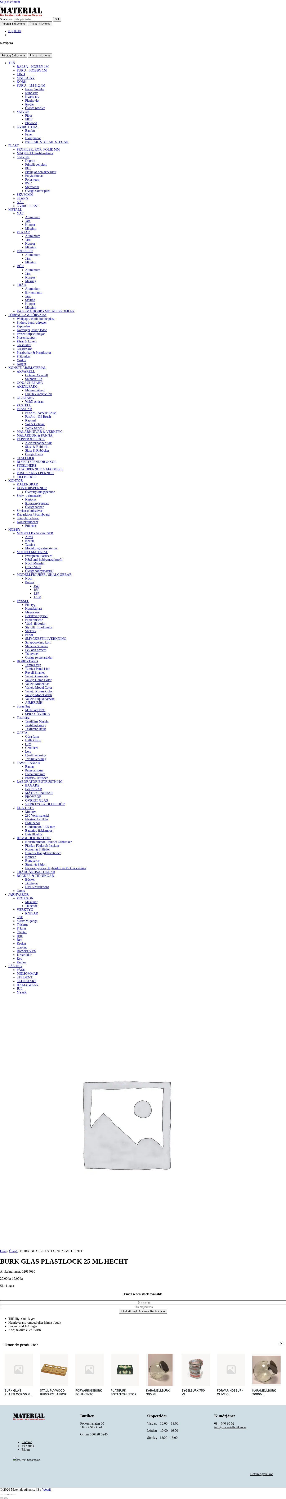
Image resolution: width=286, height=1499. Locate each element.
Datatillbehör (33, 834)
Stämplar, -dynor (28, 518)
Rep (19, 958)
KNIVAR (31, 913)
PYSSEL (23, 601)
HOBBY (14, 529)
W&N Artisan (34, 401)
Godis (21, 891)
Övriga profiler (35, 108)
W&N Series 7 (35, 428)
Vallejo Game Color (38, 680)
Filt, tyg (30, 604)
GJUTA (22, 732)
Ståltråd (30, 300)
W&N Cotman (35, 424)
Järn (28, 221)
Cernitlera (31, 748)
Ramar (29, 766)
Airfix (29, 537)
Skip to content (10, 2)
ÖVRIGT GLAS (36, 800)
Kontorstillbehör (27, 522)
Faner (29, 134)
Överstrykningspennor (40, 492)
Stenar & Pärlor (35, 864)
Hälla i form (33, 740)
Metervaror (32, 612)
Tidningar (31, 883)
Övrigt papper (34, 507)
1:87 (36, 593)
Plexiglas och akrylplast (40, 172)
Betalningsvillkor (261, 1474)
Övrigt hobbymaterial (39, 571)
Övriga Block (34, 454)
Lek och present (35, 650)
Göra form (32, 736)
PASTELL (24, 405)
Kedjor (21, 962)
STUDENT (24, 977)
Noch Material (34, 563)
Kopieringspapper (37, 503)
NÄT (20, 202)
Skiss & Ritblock (36, 446)
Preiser (29, 582)
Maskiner (31, 902)
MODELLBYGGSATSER (35, 533)
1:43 (36, 586)
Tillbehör (31, 906)
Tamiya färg (33, 665)
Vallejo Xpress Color (39, 691)
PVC (28, 183)
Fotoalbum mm (35, 774)
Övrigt (13, 1251)
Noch (28, 578)
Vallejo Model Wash (38, 695)
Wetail (46, 1489)
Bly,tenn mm (33, 292)
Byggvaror (32, 860)
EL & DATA (25, 808)
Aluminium (32, 217)
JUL (20, 988)
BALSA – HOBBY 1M (33, 66)
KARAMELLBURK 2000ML (264, 1392)
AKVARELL (26, 371)
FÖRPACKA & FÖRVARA (27, 315)
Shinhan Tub (33, 379)
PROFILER (25, 251)
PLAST (13, 145)
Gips (28, 744)
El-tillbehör (32, 823)
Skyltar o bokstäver (29, 510)
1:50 (36, 589)
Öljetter (22, 932)
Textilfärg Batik (35, 729)
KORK (22, 81)
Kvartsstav (32, 96)
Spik (20, 917)
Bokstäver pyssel (36, 616)
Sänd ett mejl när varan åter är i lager (143, 1311)
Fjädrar (21, 928)
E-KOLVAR (33, 789)
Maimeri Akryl (35, 390)
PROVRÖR (33, 796)
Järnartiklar (24, 954)
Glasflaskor (24, 349)
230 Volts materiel (37, 815)
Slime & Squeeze (36, 646)
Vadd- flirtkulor (35, 623)
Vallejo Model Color (38, 687)
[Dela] (10, 1494)
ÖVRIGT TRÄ (27, 127)
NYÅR (22, 992)
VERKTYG (25, 909)
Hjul (20, 936)
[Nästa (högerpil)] (6, 1498)
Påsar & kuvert (26, 341)
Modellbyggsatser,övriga (41, 548)
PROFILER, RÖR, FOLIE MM (38, 149)
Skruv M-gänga (27, 921)
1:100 (37, 597)
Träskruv (22, 924)
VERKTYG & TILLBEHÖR (45, 804)
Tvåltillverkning (35, 759)
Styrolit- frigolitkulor (38, 627)
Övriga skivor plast (37, 191)
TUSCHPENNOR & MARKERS (40, 469)
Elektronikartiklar (36, 819)
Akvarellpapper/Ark (38, 443)
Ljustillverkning (35, 755)
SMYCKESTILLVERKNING (45, 638)
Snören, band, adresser (32, 322)
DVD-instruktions (37, 887)
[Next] (281, 1343)
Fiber (28, 115)
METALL (15, 209)
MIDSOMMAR (27, 973)
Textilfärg (23, 717)
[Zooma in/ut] (1, 1494)
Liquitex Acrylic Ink (38, 394)
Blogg (26, 1449)
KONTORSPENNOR (32, 488)
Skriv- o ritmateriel (29, 495)
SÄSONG (15, 966)
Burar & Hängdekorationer (43, 853)
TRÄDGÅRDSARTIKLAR (36, 872)
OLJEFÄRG (25, 398)
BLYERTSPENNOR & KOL (37, 461)
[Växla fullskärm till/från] (6, 1494)
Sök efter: (6, 19)
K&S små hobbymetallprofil (43, 559)
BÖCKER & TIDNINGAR (35, 875)
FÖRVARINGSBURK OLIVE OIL (230, 1392)
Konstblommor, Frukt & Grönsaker (48, 842)
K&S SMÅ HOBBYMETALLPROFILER (46, 311)
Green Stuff (33, 567)
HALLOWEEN (27, 985)
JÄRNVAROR (18, 894)
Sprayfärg (23, 706)
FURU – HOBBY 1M (32, 70)
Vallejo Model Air (37, 684)
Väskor (21, 360)
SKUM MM (25, 194)
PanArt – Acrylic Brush (40, 413)
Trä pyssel (32, 653)
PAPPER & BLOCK (31, 439)
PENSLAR (24, 409)
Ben (19, 939)
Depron (30, 160)
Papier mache (34, 620)
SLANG (22, 198)
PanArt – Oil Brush (38, 416)
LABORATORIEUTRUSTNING (40, 781)
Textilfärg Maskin (37, 721)
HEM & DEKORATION (34, 838)
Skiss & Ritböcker (37, 450)
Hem (3, 1251)
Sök (57, 19)
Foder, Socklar (34, 89)
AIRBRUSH (34, 702)
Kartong (30, 499)
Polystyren (32, 179)
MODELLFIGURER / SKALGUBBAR (44, 574)
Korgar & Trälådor (37, 849)
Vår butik (28, 1446)
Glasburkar (24, 345)
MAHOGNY (26, 78)
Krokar (21, 943)
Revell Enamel (35, 672)
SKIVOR (23, 112)
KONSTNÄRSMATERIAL (27, 367)
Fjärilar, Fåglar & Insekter (42, 845)
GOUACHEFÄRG (30, 382)
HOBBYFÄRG (27, 661)
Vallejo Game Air (36, 676)
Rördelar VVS (26, 951)
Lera (28, 751)
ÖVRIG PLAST (28, 206)
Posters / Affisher (36, 778)
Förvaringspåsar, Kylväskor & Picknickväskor (55, 868)
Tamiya (30, 544)
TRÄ (11, 63)
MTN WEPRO (35, 710)
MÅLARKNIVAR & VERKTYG (40, 431)
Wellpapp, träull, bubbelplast (35, 318)
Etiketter (30, 525)
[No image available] (19, 1370)
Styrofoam (32, 187)
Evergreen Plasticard (38, 556)
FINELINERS (26, 465)
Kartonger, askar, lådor (32, 330)
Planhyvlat (32, 100)
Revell (29, 541)
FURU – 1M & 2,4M (31, 85)
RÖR (20, 266)
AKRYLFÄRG (27, 386)
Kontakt (27, 1442)
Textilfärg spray (35, 725)
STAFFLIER (25, 458)
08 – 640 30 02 (224, 1423)
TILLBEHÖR (26, 477)
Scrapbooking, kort (37, 642)
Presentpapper (26, 337)
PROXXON (25, 898)
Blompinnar (33, 138)
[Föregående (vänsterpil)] (1, 1498)
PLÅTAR (23, 232)
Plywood (31, 123)
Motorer (30, 811)
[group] (18, 1377)
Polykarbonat (34, 175)
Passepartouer (34, 770)
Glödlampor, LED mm (40, 827)
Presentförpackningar (31, 334)
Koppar (30, 224)
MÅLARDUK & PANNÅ (35, 435)
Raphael (30, 420)
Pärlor (29, 635)
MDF (28, 119)
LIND (21, 74)
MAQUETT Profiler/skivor (35, 153)
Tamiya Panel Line (37, 668)
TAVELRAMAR (28, 763)
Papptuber (23, 326)
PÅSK (21, 970)
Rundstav (31, 93)
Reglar (29, 104)
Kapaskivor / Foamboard (33, 514)
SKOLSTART (26, 981)
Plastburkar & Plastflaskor (34, 352)
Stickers (30, 631)
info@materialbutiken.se (230, 1427)
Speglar (22, 947)
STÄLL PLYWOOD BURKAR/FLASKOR (53, 1392)
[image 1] (54, 1370)
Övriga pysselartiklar (39, 657)
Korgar (21, 364)
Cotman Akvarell (36, 375)
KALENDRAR (27, 484)
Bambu (30, 130)
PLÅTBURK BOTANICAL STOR (123, 1392)
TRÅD (21, 285)
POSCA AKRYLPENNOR (35, 473)
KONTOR (15, 480)
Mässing (30, 228)
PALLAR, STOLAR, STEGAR (46, 142)
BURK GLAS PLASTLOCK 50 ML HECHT (18, 1394)
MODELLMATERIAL (32, 552)
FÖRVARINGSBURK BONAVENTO (88, 1392)
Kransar (30, 857)
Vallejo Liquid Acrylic (39, 699)
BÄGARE (32, 785)
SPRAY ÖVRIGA (37, 714)
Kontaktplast (33, 608)
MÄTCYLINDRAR (39, 793)
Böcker (30, 879)
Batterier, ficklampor (38, 830)
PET (28, 168)
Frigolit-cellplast (35, 164)
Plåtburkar (23, 356)
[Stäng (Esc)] (14, 1494)
